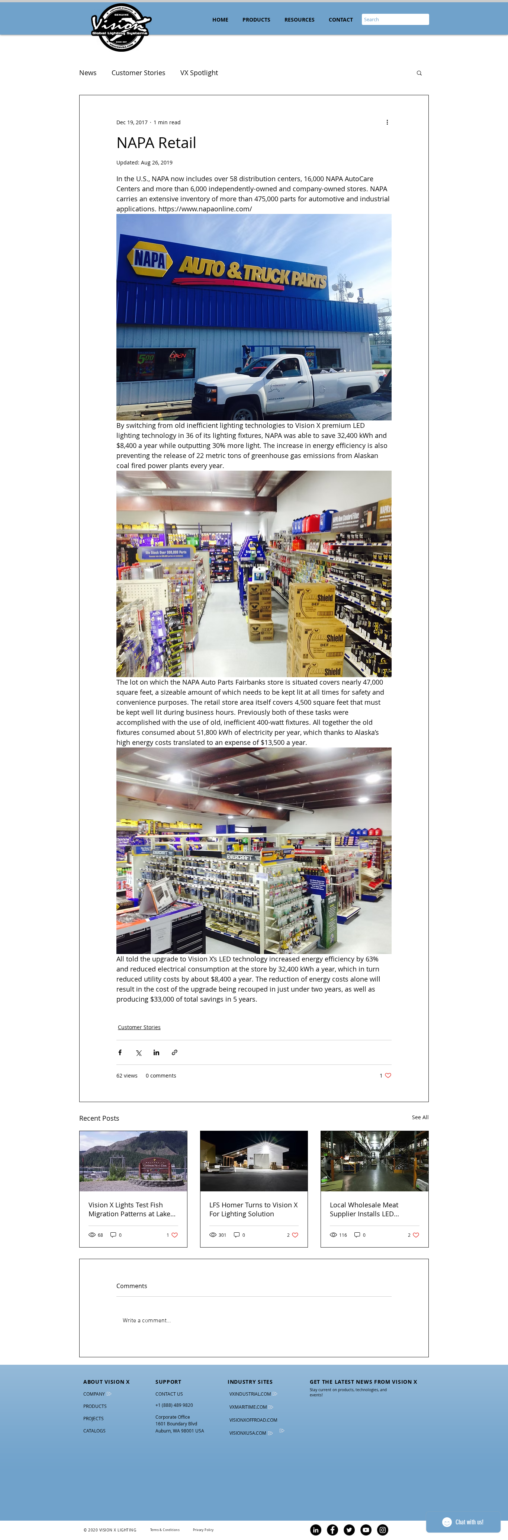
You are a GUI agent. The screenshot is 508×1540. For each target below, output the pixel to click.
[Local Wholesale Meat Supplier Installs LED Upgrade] (374, 1161)
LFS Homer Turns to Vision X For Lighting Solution (253, 1209)
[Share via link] (174, 1052)
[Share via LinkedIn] (156, 1052)
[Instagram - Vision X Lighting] (382, 1530)
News (88, 72)
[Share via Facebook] (119, 1052)
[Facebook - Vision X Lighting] (332, 1530)
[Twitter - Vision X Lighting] (349, 1530)
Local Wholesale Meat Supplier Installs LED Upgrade (364, 1209)
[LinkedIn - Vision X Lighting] (315, 1530)
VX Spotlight (199, 72)
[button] (299, 19)
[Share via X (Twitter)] (138, 1052)
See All (420, 1117)
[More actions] (387, 122)
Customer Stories (138, 72)
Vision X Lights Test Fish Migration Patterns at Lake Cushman (129, 1209)
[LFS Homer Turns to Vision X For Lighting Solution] (254, 1161)
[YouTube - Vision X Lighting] (366, 1530)
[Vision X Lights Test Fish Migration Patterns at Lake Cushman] (133, 1161)
